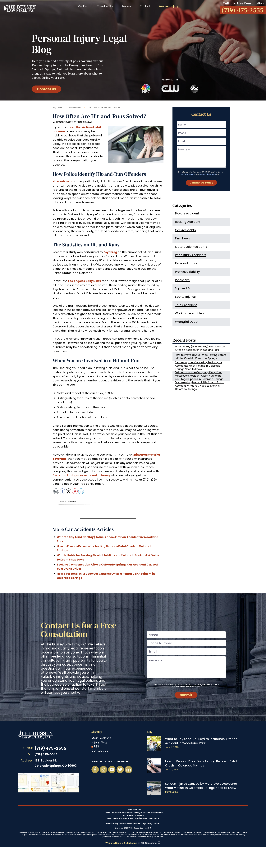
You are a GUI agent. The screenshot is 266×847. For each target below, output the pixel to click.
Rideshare (182, 280)
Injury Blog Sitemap (151, 823)
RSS (96, 746)
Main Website (101, 738)
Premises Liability (187, 272)
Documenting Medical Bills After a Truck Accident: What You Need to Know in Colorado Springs (199, 386)
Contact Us (46, 89)
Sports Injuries (185, 297)
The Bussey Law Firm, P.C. (19, 7)
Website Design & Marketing (121, 843)
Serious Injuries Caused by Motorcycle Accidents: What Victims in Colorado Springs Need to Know (198, 366)
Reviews (126, 6)
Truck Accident (186, 305)
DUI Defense (127, 815)
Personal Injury (186, 263)
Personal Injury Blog (130, 818)
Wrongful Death (187, 322)
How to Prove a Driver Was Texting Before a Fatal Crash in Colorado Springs (200, 356)
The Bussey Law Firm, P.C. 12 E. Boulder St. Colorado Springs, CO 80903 (48, 782)
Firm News (182, 238)
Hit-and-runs (62, 181)
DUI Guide (139, 815)
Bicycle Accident (187, 213)
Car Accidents (75, 108)
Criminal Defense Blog (130, 812)
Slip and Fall (184, 288)
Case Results (105, 6)
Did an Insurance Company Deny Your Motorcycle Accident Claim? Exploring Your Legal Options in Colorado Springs (199, 376)
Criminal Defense (111, 812)
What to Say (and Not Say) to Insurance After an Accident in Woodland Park (200, 348)
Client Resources (133, 810)
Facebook (95, 769)
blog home (57, 108)
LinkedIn (128, 769)
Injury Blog (99, 742)
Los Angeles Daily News (84, 281)
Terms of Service (207, 174)
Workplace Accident (190, 313)
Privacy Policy (188, 174)
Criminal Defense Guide (152, 812)
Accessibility (135, 823)
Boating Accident (187, 222)
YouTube (112, 769)
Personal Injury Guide (149, 818)
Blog (149, 732)
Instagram (103, 769)
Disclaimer (124, 823)
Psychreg (110, 252)
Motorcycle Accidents (191, 247)
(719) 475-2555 (50, 748)
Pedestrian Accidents (190, 255)
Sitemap (96, 732)
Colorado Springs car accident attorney (81, 475)
